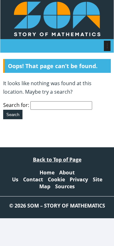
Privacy (79, 179)
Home (47, 172)
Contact (33, 179)
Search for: (16, 105)
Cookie (56, 179)
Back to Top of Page (57, 159)
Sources (65, 186)
